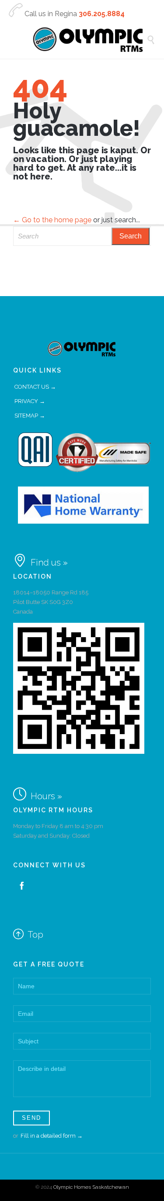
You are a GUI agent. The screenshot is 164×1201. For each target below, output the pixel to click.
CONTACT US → (35, 386)
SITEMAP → (29, 415)
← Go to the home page (52, 220)
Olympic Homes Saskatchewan (91, 1187)
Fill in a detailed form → (52, 1135)
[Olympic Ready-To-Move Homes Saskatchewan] (89, 40)
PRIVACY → (29, 401)
